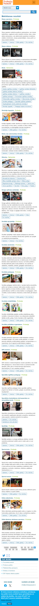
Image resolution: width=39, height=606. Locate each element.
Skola (3, 68)
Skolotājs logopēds (8, 106)
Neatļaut (4, 603)
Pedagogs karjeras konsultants (23, 106)
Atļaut (9, 603)
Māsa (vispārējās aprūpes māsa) (11, 181)
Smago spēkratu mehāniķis (10, 190)
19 (31, 547)
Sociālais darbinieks (8, 245)
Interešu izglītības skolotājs (10, 89)
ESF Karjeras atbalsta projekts (11, 573)
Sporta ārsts (31, 183)
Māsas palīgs (25, 181)
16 (21, 547)
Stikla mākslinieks (7, 498)
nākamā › (24, 549)
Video (27, 215)
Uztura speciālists (7, 186)
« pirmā (6, 547)
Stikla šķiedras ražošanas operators (13, 519)
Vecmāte (16, 186)
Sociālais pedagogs (8, 101)
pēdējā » (31, 549)
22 (10, 549)
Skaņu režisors (6, 46)
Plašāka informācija (6, 600)
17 (25, 547)
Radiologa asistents (20, 183)
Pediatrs (32, 186)
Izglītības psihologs (8, 96)
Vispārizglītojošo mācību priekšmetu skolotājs (15, 104)
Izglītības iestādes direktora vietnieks (12, 91)
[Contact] (8, 557)
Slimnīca (4, 157)
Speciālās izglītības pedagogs (23, 101)
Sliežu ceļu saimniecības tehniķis (12, 134)
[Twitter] (3, 557)
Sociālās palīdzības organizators (12, 324)
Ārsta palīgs (24, 186)
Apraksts (5, 42)
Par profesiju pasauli (8, 562)
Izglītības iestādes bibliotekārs (28, 89)
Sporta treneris (6, 476)
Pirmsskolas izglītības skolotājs (23, 96)
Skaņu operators (7, 19)
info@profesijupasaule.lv (29, 585)
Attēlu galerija (19, 42)
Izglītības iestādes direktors (10, 94)
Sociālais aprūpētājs (8, 221)
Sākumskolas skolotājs (28, 99)
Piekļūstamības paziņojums (10, 568)
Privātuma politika (8, 565)
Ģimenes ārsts (21, 178)
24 (16, 549)
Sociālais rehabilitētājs (9, 301)
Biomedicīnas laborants (9, 178)
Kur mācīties (29, 42)
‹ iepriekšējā (13, 547)
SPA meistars (6, 350)
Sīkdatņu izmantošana (9, 570)
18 (28, 547)
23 (13, 549)
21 (6, 549)
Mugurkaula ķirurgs (8, 183)
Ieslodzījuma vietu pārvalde (10, 422)
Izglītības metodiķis (25, 94)
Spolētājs (5, 426)
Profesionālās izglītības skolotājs (11, 99)
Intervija (12, 42)
